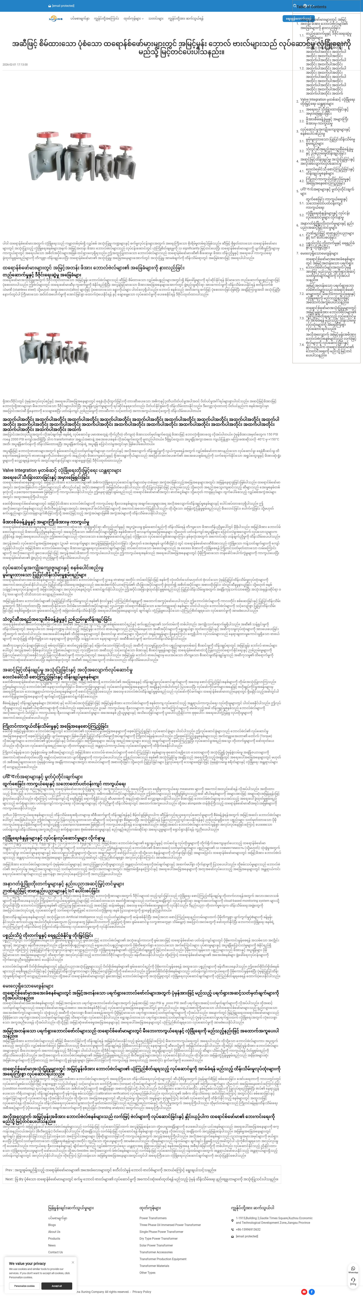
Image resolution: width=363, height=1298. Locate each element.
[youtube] (304, 1292)
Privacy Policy (142, 1292)
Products (54, 1238)
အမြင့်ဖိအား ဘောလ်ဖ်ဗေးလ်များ (47, 548)
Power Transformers (153, 1218)
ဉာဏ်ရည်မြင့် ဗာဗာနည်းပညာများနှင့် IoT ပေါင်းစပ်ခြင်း (330, 235)
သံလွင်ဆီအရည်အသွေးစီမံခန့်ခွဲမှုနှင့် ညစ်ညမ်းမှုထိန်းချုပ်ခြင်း (329, 151)
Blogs (52, 1225)
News (52, 1245)
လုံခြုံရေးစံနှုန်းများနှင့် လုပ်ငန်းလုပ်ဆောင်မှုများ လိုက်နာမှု (328, 215)
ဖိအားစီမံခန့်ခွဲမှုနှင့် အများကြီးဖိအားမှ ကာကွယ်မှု (327, 121)
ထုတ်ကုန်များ (132, 18)
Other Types (147, 1273)
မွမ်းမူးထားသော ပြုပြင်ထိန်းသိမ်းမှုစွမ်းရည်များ (330, 141)
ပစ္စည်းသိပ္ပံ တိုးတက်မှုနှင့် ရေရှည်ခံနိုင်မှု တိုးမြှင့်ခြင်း (330, 245)
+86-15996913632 (248, 1229)
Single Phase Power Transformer (161, 1232)
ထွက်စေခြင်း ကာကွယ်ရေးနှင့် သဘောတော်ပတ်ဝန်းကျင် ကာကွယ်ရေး (327, 203)
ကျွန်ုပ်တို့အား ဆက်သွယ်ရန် (185, 18)
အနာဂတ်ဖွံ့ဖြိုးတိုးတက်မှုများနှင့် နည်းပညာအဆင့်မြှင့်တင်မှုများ (327, 225)
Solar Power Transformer (156, 1245)
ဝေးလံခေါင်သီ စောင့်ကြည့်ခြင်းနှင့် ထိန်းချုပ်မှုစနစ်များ (330, 171)
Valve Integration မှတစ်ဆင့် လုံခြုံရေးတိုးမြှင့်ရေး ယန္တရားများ (327, 101)
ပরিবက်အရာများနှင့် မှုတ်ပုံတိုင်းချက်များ (327, 191)
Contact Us (55, 1252)
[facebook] (312, 1292)
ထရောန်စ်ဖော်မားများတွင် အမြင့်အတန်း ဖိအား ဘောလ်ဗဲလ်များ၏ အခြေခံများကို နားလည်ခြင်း (324, 23)
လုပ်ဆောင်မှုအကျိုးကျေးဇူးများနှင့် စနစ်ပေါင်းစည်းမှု (325, 131)
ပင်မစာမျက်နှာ (80, 18)
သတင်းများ (156, 18)
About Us (54, 1232)
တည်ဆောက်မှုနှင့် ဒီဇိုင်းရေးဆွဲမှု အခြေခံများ (328, 35)
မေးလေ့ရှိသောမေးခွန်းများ (319, 253)
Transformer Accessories (156, 1252)
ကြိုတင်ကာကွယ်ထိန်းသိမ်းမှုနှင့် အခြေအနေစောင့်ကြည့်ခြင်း (328, 181)
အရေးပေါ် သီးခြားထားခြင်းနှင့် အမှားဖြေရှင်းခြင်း (327, 111)
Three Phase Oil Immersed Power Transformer (170, 1225)
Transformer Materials (154, 1266)
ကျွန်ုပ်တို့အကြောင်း (106, 18)
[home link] (55, 18)
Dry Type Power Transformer (159, 1238)
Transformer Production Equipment (163, 1259)
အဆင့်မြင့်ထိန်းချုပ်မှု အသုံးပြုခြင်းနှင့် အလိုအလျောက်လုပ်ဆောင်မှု (327, 161)
